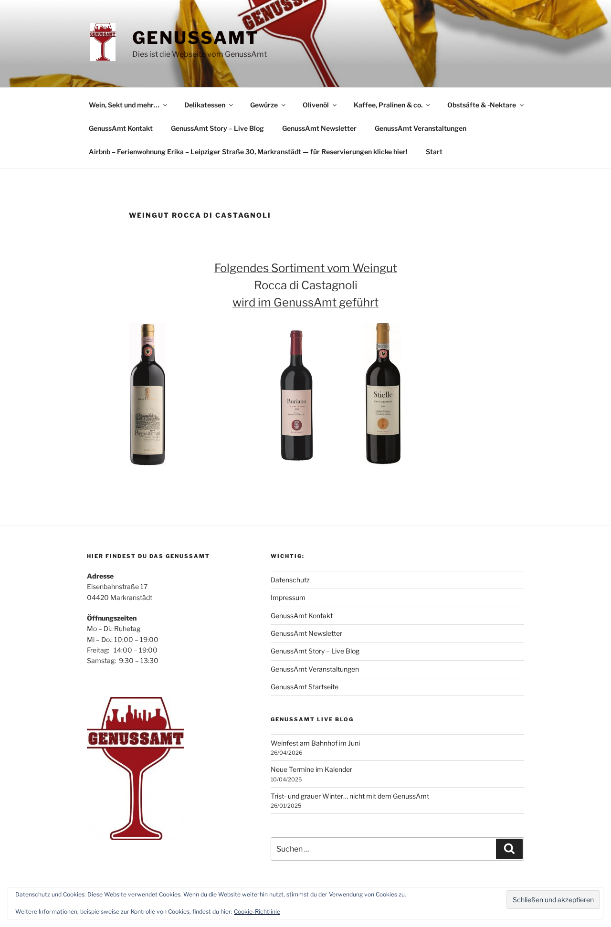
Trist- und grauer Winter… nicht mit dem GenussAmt (350, 796)
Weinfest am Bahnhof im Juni (315, 743)
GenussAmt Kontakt (121, 128)
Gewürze (264, 105)
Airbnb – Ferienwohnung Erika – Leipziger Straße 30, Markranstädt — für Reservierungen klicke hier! (248, 151)
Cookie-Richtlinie (257, 911)
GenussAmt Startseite (304, 687)
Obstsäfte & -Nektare (481, 105)
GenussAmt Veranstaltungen (420, 128)
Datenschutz (290, 580)
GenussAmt (195, 37)
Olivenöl (316, 105)
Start (434, 151)
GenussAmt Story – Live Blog (217, 128)
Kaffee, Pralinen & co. (388, 105)
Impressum (288, 597)
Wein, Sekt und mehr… (124, 105)
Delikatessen (204, 105)
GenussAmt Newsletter (319, 128)
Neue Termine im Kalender (311, 769)
